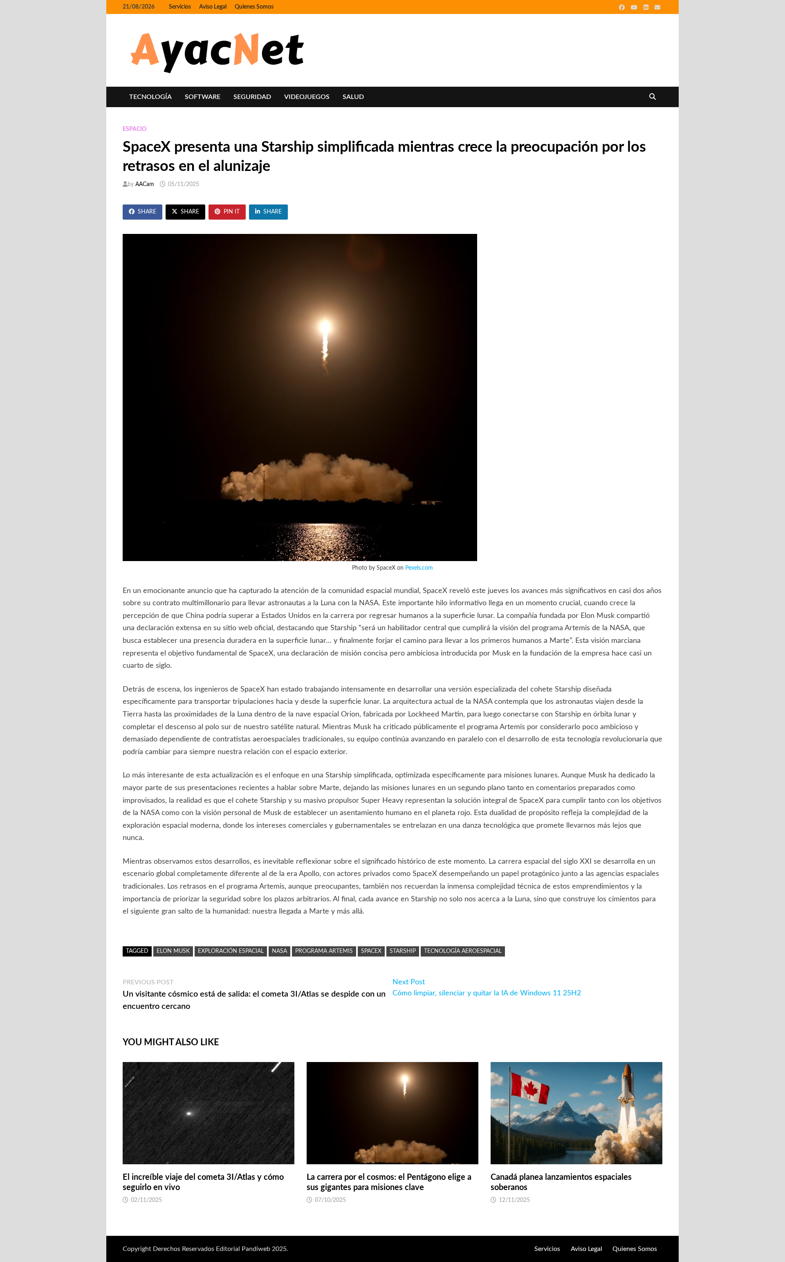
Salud (353, 97)
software (202, 97)
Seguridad (252, 97)
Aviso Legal (213, 7)
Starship (403, 951)
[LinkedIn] (647, 7)
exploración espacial (231, 951)
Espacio (134, 129)
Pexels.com (419, 568)
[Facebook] (623, 7)
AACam (144, 184)
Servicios (180, 7)
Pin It (232, 212)
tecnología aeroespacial (463, 951)
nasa (279, 951)
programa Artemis (324, 951)
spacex (371, 951)
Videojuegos (307, 97)
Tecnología (150, 97)
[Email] (657, 7)
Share (147, 212)
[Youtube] (635, 7)
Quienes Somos (254, 7)
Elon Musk (173, 951)
